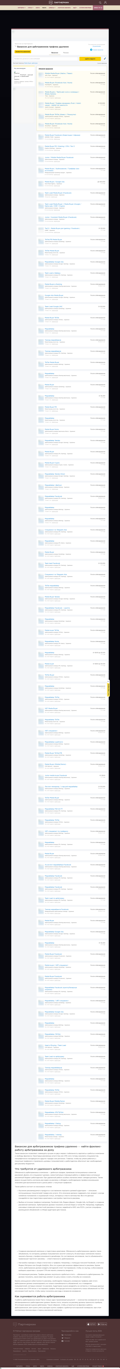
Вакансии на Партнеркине (24, 43)
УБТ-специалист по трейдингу (56, 831)
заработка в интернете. (40, 1336)
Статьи (30, 7)
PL (87, 1359)
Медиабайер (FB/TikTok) (54, 1112)
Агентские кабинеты (64, 7)
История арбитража (85, 7)
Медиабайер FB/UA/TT (54, 809)
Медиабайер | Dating (53, 1123)
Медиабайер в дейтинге (54, 742)
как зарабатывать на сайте (38, 1338)
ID (85, 1359)
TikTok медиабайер (52, 585)
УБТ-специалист (51, 731)
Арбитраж (58, 77)
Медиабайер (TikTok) (53, 1034)
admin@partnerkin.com (19, 1354)
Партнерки (21, 7)
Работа (44, 7)
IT (95, 1359)
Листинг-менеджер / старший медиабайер (61, 786)
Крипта (24, 1351)
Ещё (74, 7)
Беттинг (34, 1348)
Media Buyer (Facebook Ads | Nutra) (58, 82)
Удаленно (55, 75)
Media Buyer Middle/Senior (55, 1101)
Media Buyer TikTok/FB (53, 753)
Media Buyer (27, 63)
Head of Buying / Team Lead (55, 1045)
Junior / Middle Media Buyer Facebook (59, 157)
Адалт (39, 1348)
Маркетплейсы (32, 1351)
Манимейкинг (17, 1351)
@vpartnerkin (97, 46)
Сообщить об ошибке (66, 1359)
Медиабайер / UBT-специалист (57, 1001)
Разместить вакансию (23, 51)
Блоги (38, 7)
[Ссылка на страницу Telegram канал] (62, 1338)
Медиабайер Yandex (52, 440)
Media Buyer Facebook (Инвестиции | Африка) (62, 135)
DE (80, 1359)
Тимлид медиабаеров (53, 340)
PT (83, 1359)
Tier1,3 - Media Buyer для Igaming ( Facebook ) (62, 228)
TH (101, 1359)
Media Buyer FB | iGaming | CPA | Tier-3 (60, 146)
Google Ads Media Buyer (54, 295)
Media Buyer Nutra (52, 429)
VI (106, 1359)
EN (75, 1359)
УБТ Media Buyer (51, 708)
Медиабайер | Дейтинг (53, 485)
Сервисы (51, 7)
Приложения (41, 1351)
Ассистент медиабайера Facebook (58, 865)
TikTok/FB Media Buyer (53, 239)
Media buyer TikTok (52, 630)
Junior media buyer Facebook (56, 775)
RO (90, 1359)
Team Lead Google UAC (53, 306)
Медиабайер (49, 329)
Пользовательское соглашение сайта (28, 1359)
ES (77, 1359)
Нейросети (46, 1348)
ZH (93, 1359)
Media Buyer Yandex (52, 597)
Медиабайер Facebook (53, 496)
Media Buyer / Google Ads (54, 182)
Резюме (66, 52)
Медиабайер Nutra (52, 641)
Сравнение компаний (52, 1359)
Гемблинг (27, 1348)
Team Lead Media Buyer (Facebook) (58, 193)
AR (104, 1359)
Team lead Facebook (52, 563)
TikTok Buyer (49, 675)
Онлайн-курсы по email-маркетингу (37, 1344)
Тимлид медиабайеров (53, 1067)
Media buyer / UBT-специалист (56, 965)
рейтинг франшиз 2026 (20, 1344)
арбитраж (35, 63)
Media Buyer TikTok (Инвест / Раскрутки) (60, 114)
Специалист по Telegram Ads (56, 530)
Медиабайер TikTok (52, 697)
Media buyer (49, 664)
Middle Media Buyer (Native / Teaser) (58, 73)
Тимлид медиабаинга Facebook (57, 909)
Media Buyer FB (51, 407)
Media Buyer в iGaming (53, 284)
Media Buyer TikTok (52, 318)
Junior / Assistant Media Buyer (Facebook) (61, 217)
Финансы (53, 1348)
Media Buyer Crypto (52, 463)
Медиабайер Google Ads (54, 262)
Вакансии (54, 52)
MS (98, 1359)
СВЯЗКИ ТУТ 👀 (98, 7)
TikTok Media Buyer (52, 251)
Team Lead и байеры (52, 273)
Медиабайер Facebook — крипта (57, 608)
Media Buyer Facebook (53, 954)
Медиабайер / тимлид (53, 1134)
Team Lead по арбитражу (54, 898)
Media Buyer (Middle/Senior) (55, 764)
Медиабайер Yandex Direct (55, 474)
